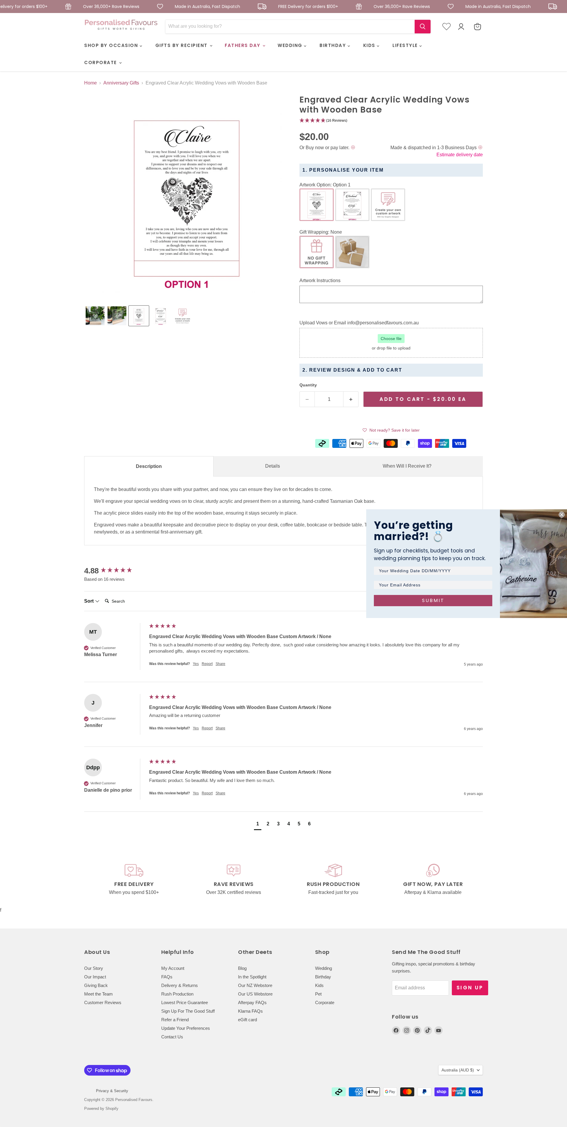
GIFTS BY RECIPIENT (182, 45)
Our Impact (95, 976)
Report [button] (207, 664)
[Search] (423, 26)
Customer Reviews (102, 1002)
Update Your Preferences (185, 1028)
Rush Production (177, 993)
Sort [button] (89, 601)
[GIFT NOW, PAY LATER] (433, 880)
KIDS (370, 45)
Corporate (324, 1002)
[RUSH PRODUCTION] (333, 880)
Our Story (93, 968)
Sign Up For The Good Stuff (188, 1011)
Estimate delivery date (459, 154)
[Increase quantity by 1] (351, 399)
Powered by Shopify (101, 1108)
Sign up (470, 987)
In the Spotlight (252, 976)
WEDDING (291, 45)
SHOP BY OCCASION (112, 45)
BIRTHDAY (334, 45)
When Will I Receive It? (407, 466)
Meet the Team (98, 993)
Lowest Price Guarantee (184, 1002)
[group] (115, 570)
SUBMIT (433, 600)
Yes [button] (196, 664)
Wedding (323, 968)
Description (149, 466)
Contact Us (172, 1036)
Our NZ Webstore (255, 985)
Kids (319, 985)
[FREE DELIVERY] (134, 880)
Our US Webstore (255, 993)
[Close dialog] (562, 515)
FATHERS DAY (243, 45)
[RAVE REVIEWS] (234, 880)
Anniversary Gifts (121, 82)
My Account (172, 968)
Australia (457, 1070)
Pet (318, 993)
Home (90, 82)
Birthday (323, 976)
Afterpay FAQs (252, 1002)
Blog (242, 968)
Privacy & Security (112, 1091)
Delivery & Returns (179, 985)
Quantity (308, 385)
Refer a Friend (175, 1019)
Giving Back (96, 985)
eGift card (247, 1019)
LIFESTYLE (405, 45)
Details (272, 466)
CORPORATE (101, 62)
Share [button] (220, 664)
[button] (95, 316)
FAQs (166, 976)
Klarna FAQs (250, 1011)
